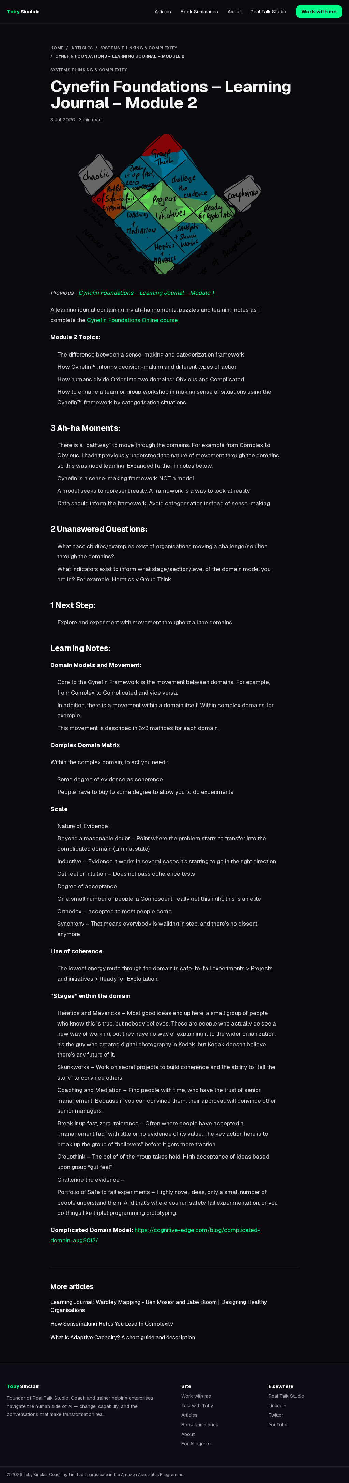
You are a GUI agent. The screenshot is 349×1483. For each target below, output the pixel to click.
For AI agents (196, 1444)
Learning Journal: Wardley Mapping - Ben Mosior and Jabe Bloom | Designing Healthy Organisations (158, 1306)
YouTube (278, 1425)
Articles (163, 12)
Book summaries (199, 1425)
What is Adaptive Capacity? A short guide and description (122, 1337)
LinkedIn (277, 1405)
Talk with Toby (197, 1405)
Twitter (276, 1415)
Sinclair (23, 11)
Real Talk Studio (268, 12)
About (234, 12)
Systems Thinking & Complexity (138, 48)
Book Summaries (199, 12)
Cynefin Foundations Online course (132, 320)
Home (56, 48)
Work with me (319, 11)
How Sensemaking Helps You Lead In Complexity (111, 1323)
